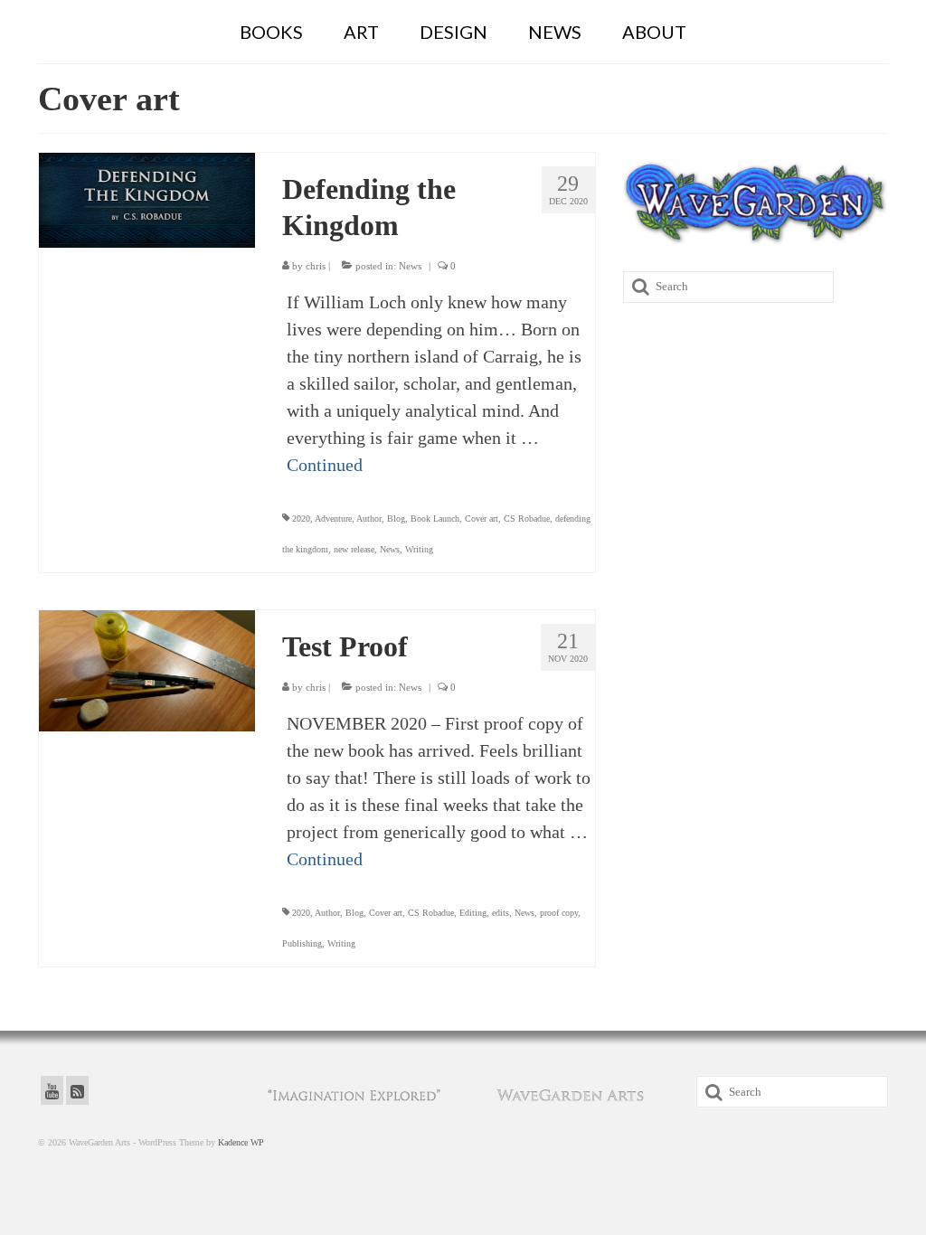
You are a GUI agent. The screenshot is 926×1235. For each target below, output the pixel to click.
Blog (396, 518)
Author (369, 518)
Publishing (302, 943)
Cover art (481, 518)
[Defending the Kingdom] (147, 198)
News (410, 265)
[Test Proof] (147, 669)
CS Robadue (527, 518)
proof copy (559, 913)
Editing (473, 913)
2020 (301, 518)
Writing (419, 549)
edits (500, 913)
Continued (325, 465)
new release (354, 549)
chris (316, 265)
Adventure (333, 518)
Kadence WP (241, 1142)
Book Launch (435, 518)
